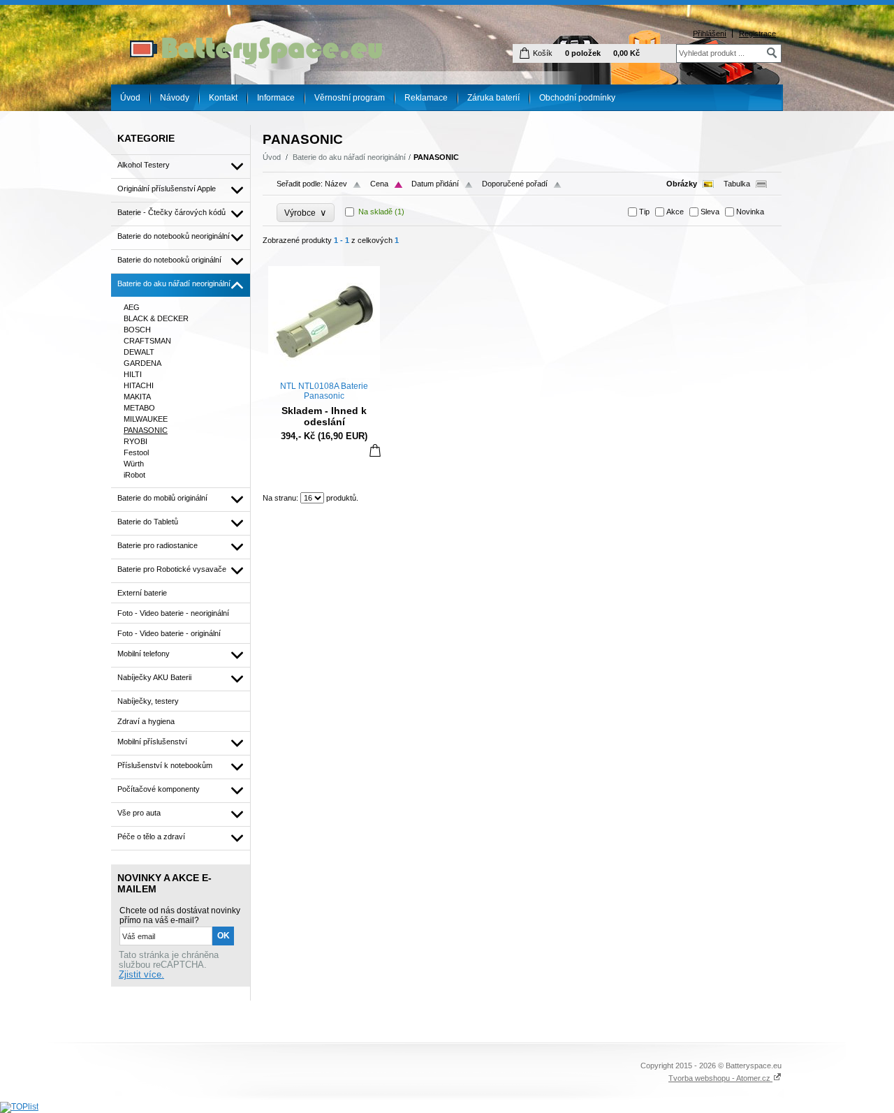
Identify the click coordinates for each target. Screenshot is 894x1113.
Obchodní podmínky (577, 98)
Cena (379, 183)
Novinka (750, 211)
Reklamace (426, 98)
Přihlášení (709, 33)
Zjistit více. (141, 975)
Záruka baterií (493, 98)
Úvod (130, 98)
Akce (675, 211)
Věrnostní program (349, 98)
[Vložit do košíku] (375, 450)
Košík (542, 53)
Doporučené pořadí (515, 183)
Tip (644, 211)
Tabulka (737, 183)
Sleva (710, 211)
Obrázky (681, 183)
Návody (174, 98)
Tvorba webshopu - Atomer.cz (720, 1078)
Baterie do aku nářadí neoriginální (349, 157)
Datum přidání (435, 183)
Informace (276, 98)
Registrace (757, 33)
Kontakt (223, 98)
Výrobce (305, 212)
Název (336, 183)
